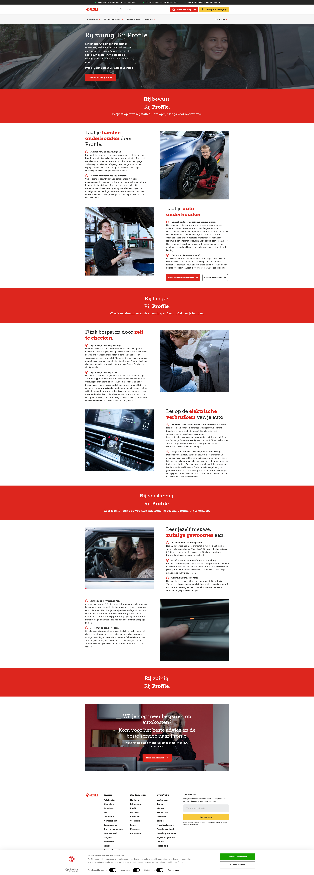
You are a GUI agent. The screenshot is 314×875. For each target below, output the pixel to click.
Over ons (149, 19)
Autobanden (92, 19)
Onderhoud (109, 816)
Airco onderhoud (112, 850)
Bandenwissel (110, 833)
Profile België (163, 845)
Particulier (220, 19)
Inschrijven (206, 817)
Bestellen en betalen (166, 829)
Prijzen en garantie (166, 837)
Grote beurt (109, 808)
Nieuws (160, 808)
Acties (160, 804)
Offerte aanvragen (213, 277)
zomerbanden (94, 394)
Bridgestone (136, 804)
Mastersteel (136, 829)
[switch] (136, 870)
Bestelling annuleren (167, 833)
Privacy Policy (210, 822)
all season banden (94, 400)
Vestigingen (162, 799)
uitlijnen (124, 167)
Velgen (107, 845)
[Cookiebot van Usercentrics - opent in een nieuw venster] (72, 870)
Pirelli (133, 808)
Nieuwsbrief (162, 812)
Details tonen (173, 870)
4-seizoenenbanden (113, 829)
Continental (135, 833)
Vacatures (161, 816)
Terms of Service (220, 822)
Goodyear (134, 816)
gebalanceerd (91, 182)
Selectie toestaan (237, 865)
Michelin (134, 812)
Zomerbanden (110, 824)
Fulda (133, 824)
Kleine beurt (109, 804)
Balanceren (109, 841)
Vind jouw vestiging (216, 9)
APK (106, 812)
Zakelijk (160, 820)
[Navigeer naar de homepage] (92, 9)
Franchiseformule (165, 824)
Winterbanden (110, 820)
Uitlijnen (108, 837)
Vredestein (135, 820)
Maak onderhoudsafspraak (181, 277)
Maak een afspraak (186, 9)
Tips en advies (133, 19)
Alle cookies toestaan (238, 857)
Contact (160, 841)
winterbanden (107, 388)
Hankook (134, 799)
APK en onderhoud (112, 19)
